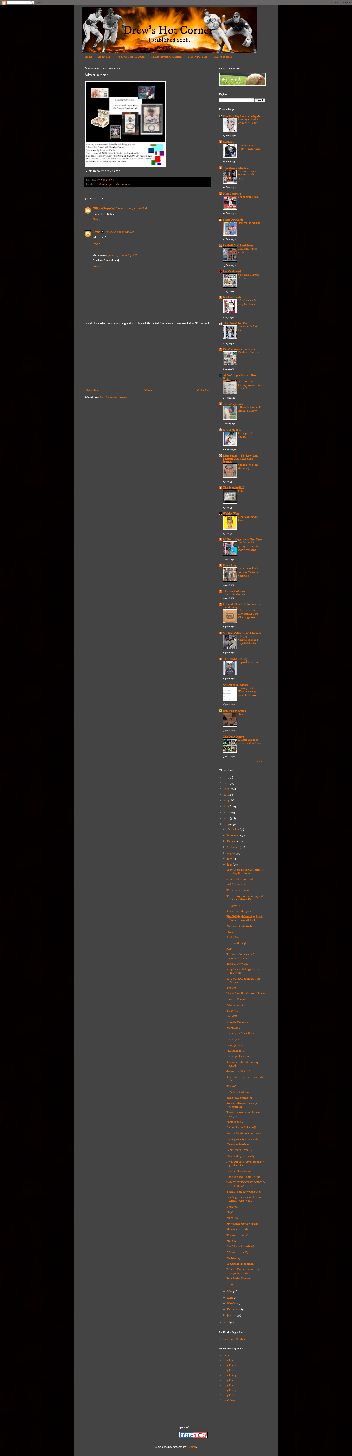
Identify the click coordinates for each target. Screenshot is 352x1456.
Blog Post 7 (229, 1390)
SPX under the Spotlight (240, 1264)
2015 (226, 789)
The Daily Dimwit (233, 736)
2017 (226, 777)
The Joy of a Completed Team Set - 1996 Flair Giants (249, 639)
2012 (226, 806)
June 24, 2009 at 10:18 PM (131, 208)
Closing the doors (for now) (248, 466)
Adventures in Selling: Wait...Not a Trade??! (250, 385)
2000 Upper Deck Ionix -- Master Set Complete (248, 572)
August (231, 853)
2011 (226, 812)
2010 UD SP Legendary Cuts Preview (243, 980)
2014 (226, 794)
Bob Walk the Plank (234, 711)
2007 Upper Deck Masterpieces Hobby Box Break (244, 871)
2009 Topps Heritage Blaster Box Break (243, 971)
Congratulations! (236, 905)
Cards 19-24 (233, 1039)
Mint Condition (232, 194)
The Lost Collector (234, 591)
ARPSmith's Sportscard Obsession (242, 633)
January (232, 1315)
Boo (240, 714)
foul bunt (228, 142)
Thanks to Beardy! (237, 1235)
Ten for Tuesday (222, 57)
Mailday (231, 1241)
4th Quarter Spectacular (107, 184)
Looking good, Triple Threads (243, 1177)
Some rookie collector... (240, 1098)
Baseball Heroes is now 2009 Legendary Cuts (243, 1271)
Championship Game (238, 1144)
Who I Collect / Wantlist (130, 57)
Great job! (232, 1206)
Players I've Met (197, 57)
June (230, 864)
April (230, 1297)
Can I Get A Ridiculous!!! (241, 1246)
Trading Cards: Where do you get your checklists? (248, 691)
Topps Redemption (248, 662)
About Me (104, 57)
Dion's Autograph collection (239, 349)
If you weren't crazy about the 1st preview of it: (245, 1163)
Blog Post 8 (229, 1395)
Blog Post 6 (229, 1385)
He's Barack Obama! (238, 1092)
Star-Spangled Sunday (246, 435)
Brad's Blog (229, 565)
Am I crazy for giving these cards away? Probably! (248, 546)
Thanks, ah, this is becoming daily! (242, 1063)
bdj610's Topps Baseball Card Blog (240, 376)
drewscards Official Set (239, 1071)
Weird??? (231, 1016)
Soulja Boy (232, 937)
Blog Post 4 (229, 1375)
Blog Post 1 (229, 1360)
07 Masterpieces (235, 884)
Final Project (230, 1400)
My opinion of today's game (242, 1223)
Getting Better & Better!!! (241, 1127)
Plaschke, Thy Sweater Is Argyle (241, 116)
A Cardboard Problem (236, 685)
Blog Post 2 (229, 1365)
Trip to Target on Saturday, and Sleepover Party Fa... (244, 897)
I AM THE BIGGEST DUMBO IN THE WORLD (245, 1184)
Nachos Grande (232, 297)
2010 (226, 818)
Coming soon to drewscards (242, 1139)
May (230, 1291)
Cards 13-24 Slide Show (240, 1033)
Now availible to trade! (239, 926)
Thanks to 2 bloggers (238, 911)
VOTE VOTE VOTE (239, 1150)
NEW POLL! (234, 1218)
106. (240, 491)
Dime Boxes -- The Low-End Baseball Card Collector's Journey (240, 458)
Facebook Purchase (248, 352)
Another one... (234, 1122)
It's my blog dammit (249, 223)
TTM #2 (232, 1011)
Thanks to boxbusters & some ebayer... (243, 1114)
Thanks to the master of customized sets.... (239, 956)
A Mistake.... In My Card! (241, 1252)
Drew (96, 232)
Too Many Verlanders (235, 168)
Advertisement (234, 1005)
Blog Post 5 (229, 1380)
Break (229, 1284)
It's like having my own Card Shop (242, 539)
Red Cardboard (232, 271)
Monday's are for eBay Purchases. (247, 302)
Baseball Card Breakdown (238, 245)
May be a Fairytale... (238, 1229)
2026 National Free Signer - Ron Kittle (249, 147)
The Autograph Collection (166, 57)
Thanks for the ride (234, 594)
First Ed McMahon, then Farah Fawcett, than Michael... (244, 918)
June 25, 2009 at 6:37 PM (122, 255)
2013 (226, 800)
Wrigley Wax (231, 513)
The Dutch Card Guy (235, 659)
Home (88, 57)
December (233, 829)
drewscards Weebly (234, 1339)
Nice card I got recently (240, 1156)
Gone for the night (236, 943)
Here (229, 948)
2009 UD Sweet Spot (238, 1171)
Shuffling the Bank (248, 197)
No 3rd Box (233, 1028)
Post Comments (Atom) (113, 397)
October (232, 841)
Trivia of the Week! (237, 963)
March (231, 1303)
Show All (261, 761)
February (232, 1309)
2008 (226, 1322)
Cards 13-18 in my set (238, 1056)
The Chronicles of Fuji (236, 323)
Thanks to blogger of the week (243, 1191)
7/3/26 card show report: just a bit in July (248, 174)
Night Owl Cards (233, 220)
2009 (226, 824)
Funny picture (234, 1045)
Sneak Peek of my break (239, 879)
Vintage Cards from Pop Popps (243, 1133)
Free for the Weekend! (239, 1278)
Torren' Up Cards (233, 404)
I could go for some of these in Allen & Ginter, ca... (243, 1199)
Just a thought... (235, 1050)
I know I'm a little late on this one (245, 993)
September (233, 847)
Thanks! (231, 988)
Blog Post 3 (229, 1370)
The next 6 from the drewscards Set (244, 1078)
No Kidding (233, 1258)
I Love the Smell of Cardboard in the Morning (242, 605)
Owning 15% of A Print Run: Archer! (248, 121)
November (233, 835)
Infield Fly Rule (232, 430)
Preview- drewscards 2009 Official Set (241, 1105)
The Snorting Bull (233, 487)
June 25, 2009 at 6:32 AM (120, 232)
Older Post (203, 390)
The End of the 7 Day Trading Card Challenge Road (248, 614)
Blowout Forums (236, 999)
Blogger (191, 1447)
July (229, 859)
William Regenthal (104, 208)
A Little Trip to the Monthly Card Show (249, 741)
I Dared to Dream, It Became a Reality (249, 409)
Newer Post (92, 390)
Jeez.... (230, 931)
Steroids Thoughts (237, 1022)
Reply (96, 219)
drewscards (126, 184)
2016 (226, 783)
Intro (226, 1355)
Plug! (229, 1212)
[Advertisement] (148, 357)
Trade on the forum (237, 890)
